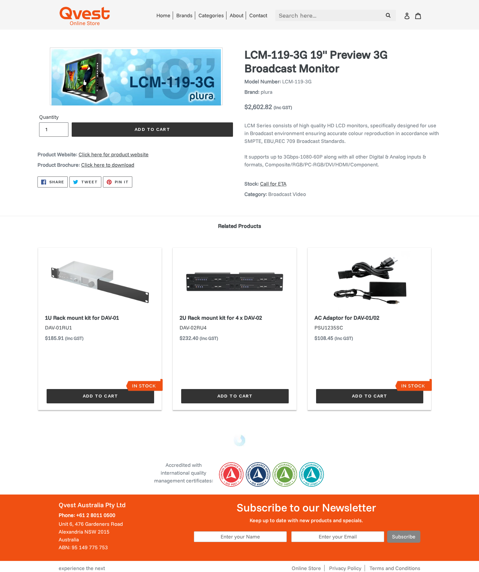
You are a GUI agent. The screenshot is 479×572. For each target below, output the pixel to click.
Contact (258, 15)
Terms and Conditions (395, 568)
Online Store (306, 568)
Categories (211, 15)
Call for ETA (273, 183)
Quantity (49, 117)
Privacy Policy (345, 568)
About (236, 15)
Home (163, 15)
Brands (184, 15)
